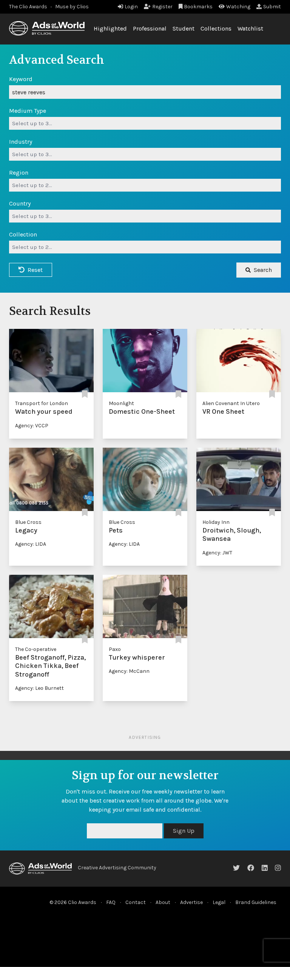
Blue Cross (28, 522)
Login (131, 6)
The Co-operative (35, 649)
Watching (238, 6)
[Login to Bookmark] (85, 394)
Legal (219, 902)
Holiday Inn (216, 522)
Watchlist (250, 28)
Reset (35, 269)
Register (162, 6)
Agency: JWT (217, 553)
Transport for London (41, 403)
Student (183, 28)
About (163, 902)
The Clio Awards (28, 6)
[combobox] (145, 123)
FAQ (111, 902)
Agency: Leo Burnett (39, 688)
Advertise (191, 902)
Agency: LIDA (30, 544)
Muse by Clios (72, 6)
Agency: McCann (129, 671)
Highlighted (110, 28)
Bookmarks (198, 6)
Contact (135, 902)
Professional (150, 28)
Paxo (115, 649)
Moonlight (121, 403)
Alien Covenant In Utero (231, 403)
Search (263, 269)
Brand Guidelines (255, 902)
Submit (272, 6)
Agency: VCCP (31, 425)
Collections (216, 28)
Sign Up (183, 830)
